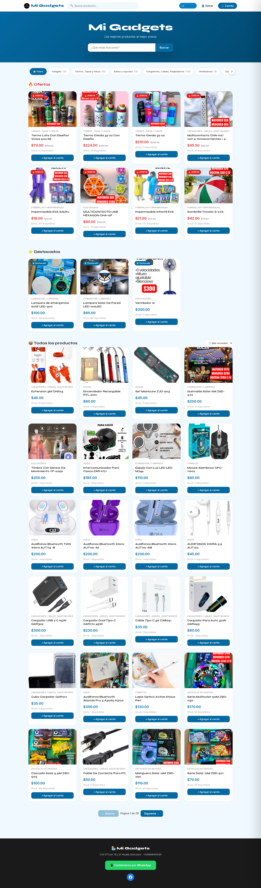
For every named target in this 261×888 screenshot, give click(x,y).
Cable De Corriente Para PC (104, 773)
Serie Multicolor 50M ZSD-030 (207, 698)
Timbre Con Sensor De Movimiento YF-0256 (48, 469)
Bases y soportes (126, 71)
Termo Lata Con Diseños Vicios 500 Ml (50, 137)
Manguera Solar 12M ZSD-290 (154, 775)
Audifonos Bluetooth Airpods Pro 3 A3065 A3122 (103, 698)
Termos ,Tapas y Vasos (90, 71)
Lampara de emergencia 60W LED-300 (50, 304)
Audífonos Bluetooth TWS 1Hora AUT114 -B (51, 545)
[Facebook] (130, 877)
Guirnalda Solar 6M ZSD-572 (206, 393)
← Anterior (108, 813)
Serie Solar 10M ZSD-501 (205, 773)
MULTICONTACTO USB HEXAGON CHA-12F (100, 213)
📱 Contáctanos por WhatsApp (130, 865)
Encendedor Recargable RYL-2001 (102, 393)
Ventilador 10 (145, 303)
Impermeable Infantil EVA (154, 211)
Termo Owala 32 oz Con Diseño (101, 137)
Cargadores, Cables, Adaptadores (168, 71)
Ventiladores (208, 71)
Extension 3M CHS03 (47, 391)
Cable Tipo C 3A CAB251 (153, 620)
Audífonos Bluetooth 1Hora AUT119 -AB (155, 545)
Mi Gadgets (47, 5)
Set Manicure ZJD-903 (152, 391)
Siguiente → (151, 813)
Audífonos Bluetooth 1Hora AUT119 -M (103, 545)
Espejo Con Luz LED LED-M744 (154, 469)
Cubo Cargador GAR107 (49, 696)
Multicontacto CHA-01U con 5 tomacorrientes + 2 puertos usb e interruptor (206, 137)
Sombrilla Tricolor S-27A (205, 211)
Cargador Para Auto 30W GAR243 (206, 622)
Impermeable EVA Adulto (50, 211)
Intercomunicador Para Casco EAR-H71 (101, 469)
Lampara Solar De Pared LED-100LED (102, 304)
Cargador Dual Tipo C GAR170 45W (99, 622)
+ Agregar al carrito (52, 157)
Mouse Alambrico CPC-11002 (205, 469)
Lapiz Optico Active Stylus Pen (155, 698)
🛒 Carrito (227, 5)
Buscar (164, 47)
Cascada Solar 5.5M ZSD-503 (50, 775)
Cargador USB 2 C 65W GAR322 (49, 622)
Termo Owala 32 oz (150, 135)
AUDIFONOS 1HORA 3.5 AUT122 (204, 545)
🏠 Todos (38, 71)
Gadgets (59, 71)
